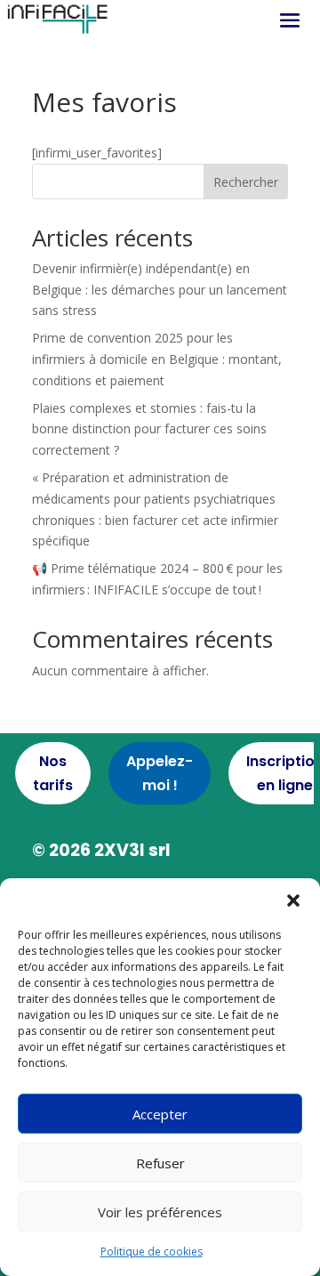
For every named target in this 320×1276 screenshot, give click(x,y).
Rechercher (245, 182)
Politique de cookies (151, 1251)
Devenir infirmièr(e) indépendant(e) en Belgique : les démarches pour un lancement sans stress (159, 289)
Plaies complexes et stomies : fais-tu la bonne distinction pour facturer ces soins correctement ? (149, 429)
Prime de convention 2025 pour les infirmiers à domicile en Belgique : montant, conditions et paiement (157, 359)
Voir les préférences (160, 1212)
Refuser (160, 1163)
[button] (293, 900)
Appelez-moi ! (159, 773)
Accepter (160, 1114)
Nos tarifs (53, 773)
